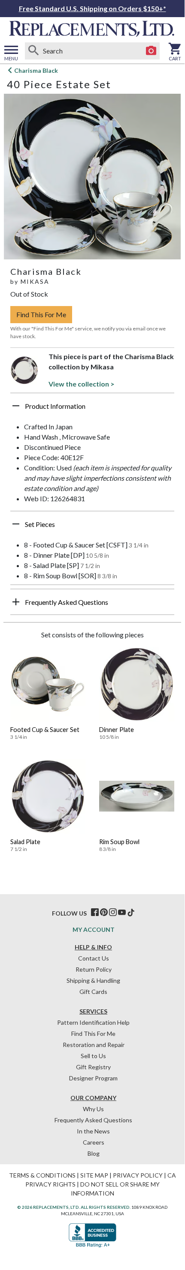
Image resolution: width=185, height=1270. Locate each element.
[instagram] (113, 912)
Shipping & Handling (93, 980)
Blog (94, 1153)
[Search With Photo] (151, 50)
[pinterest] (104, 912)
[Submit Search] (33, 50)
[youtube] (122, 912)
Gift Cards (93, 991)
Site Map (94, 1175)
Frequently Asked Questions (93, 1120)
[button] (92, 409)
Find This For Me (41, 314)
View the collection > (82, 384)
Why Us (93, 1108)
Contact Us (93, 958)
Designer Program (93, 1078)
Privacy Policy (138, 1175)
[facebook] (95, 912)
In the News (93, 1131)
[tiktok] (131, 912)
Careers (93, 1142)
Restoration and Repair (93, 1044)
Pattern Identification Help (93, 1022)
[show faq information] (15, 601)
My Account (94, 929)
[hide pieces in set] (15, 523)
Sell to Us (93, 1055)
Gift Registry (93, 1067)
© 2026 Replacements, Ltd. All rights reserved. (73, 1207)
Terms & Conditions (42, 1175)
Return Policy (94, 969)
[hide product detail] (15, 405)
